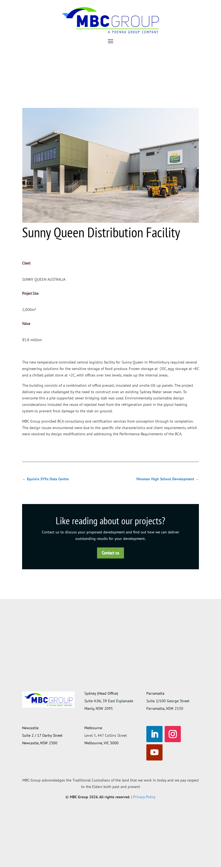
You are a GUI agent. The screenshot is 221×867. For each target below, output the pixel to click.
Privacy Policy (144, 796)
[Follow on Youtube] (154, 752)
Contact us (110, 553)
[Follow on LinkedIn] (154, 734)
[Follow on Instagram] (173, 734)
